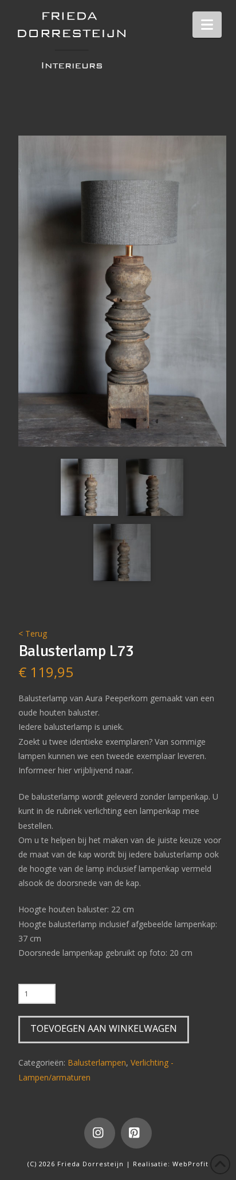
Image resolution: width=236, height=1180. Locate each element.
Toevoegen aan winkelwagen (103, 1028)
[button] (207, 24)
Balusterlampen (97, 1062)
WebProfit (190, 1163)
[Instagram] (99, 1133)
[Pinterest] (136, 1133)
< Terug (32, 633)
